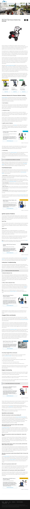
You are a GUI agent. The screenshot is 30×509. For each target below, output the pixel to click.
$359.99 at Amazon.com (10, 252)
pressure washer (6, 456)
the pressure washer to (24, 319)
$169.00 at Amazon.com (10, 487)
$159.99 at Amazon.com (10, 305)
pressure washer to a (13, 291)
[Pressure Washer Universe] (4, 1)
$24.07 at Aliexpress (10, 348)
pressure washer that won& (10, 65)
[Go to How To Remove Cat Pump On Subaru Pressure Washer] (27, 20)
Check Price (6, 91)
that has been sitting (13, 181)
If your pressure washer (5, 427)
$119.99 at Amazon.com (10, 208)
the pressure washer (13, 329)
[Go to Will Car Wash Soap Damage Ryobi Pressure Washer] (25, 20)
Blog (8, 18)
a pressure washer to (13, 152)
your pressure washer (8, 355)
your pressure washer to (22, 194)
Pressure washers (4, 97)
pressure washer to (13, 459)
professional (11, 406)
